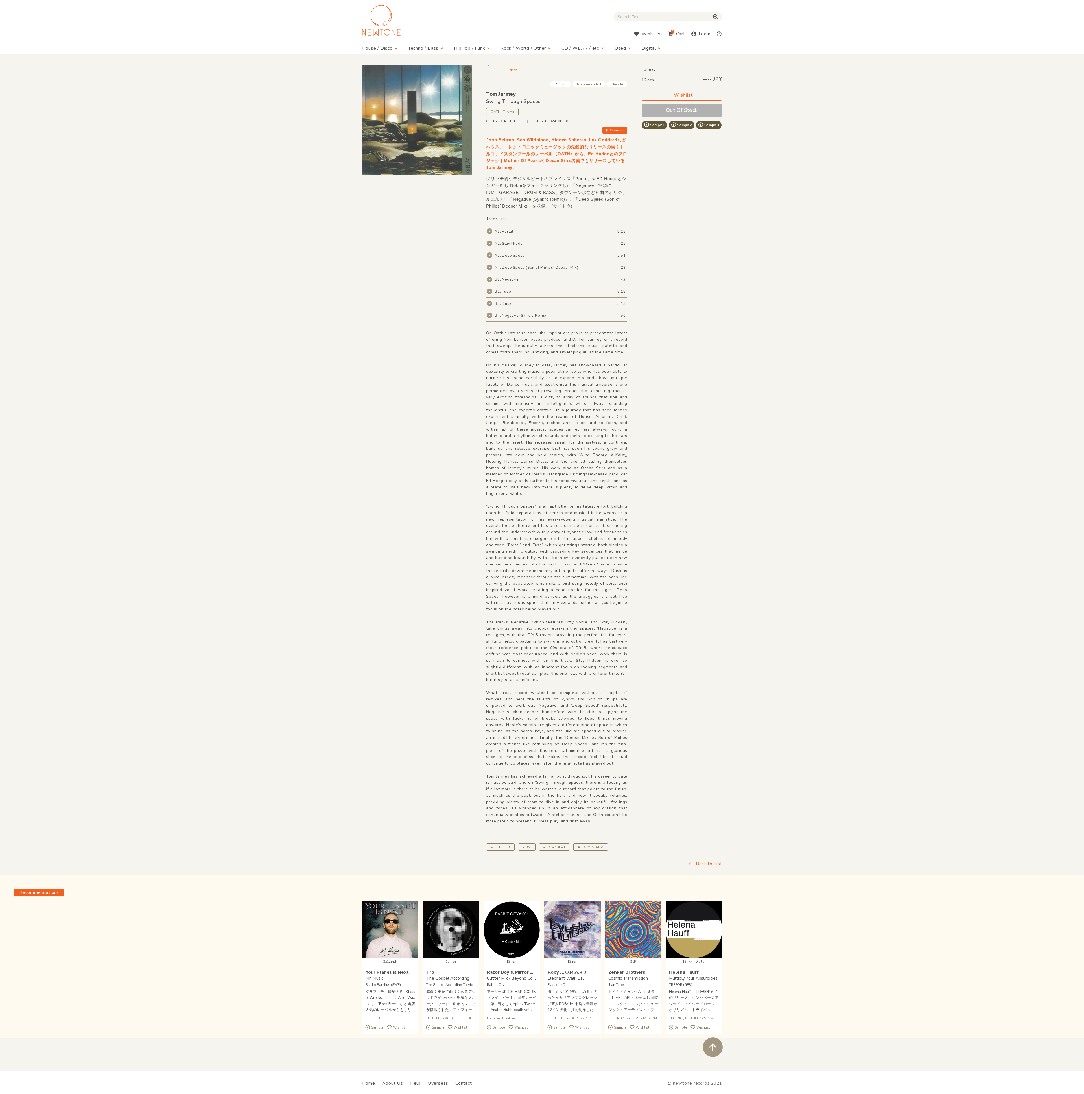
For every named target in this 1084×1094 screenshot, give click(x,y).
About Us (392, 1083)
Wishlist (683, 95)
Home (368, 1083)
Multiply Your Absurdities (693, 978)
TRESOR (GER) (680, 984)
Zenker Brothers (626, 972)
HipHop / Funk (469, 48)
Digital (649, 48)
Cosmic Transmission (628, 978)
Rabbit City (495, 984)
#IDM (527, 847)
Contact (463, 1083)
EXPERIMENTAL (636, 1018)
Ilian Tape (616, 984)
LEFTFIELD (374, 1018)
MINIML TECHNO (716, 1018)
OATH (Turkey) (502, 112)
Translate (617, 130)
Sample (377, 1027)
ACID (449, 1018)
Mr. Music (374, 978)
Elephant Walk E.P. (566, 978)
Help (415, 1083)
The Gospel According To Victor (451, 984)
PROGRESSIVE (577, 1018)
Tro (430, 972)
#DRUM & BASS (591, 847)
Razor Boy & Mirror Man (513, 972)
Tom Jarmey (501, 94)
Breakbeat (509, 1018)
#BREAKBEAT (554, 847)
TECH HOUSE (465, 1018)
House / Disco (377, 48)
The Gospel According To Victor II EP (462, 978)
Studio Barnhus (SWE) (383, 984)
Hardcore (493, 1018)
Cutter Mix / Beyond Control (514, 978)
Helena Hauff (684, 972)
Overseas (438, 1083)
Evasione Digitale (561, 984)
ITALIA (596, 1018)
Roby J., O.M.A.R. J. (567, 972)
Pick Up (561, 84)
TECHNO (615, 1018)
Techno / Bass (423, 48)
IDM (654, 1018)
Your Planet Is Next (387, 972)
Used (620, 48)
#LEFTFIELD (500, 847)
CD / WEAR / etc (580, 48)
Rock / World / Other (523, 48)
